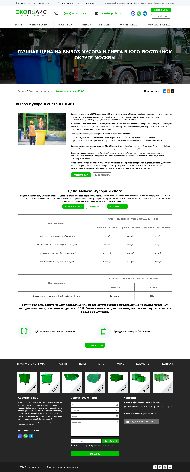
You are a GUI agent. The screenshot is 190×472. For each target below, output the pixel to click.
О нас (149, 3)
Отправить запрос (95, 345)
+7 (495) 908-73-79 (72, 13)
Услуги (129, 3)
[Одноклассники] (168, 91)
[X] (172, 91)
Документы (159, 3)
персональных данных (103, 445)
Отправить (95, 454)
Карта (143, 3)
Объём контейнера (38, 25)
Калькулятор (95, 206)
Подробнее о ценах (117, 206)
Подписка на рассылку (142, 421)
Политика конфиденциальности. (62, 467)
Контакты (169, 3)
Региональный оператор (114, 3)
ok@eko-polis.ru (110, 13)
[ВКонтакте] (164, 91)
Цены (136, 3)
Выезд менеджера (161, 10)
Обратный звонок (161, 16)
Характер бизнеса (128, 25)
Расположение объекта (158, 25)
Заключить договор (73, 206)
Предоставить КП (81, 175)
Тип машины (105, 25)
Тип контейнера (64, 25)
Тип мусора (85, 25)
